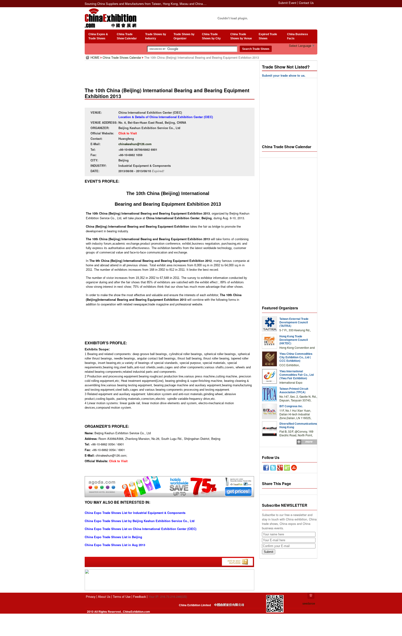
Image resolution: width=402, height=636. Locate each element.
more (308, 441)
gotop (311, 596)
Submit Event (287, 2)
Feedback (139, 596)
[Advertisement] (170, 72)
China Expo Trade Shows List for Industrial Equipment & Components (135, 513)
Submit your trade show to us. (283, 75)
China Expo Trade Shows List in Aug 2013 (115, 545)
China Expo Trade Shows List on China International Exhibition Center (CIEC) (140, 529)
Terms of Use (122, 596)
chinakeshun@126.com (134, 144)
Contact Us (306, 2)
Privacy (90, 596)
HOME (95, 57)
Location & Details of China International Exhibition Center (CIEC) (165, 117)
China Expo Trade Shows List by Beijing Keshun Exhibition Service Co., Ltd (139, 521)
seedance (308, 603)
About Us (104, 596)
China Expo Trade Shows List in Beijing (113, 537)
